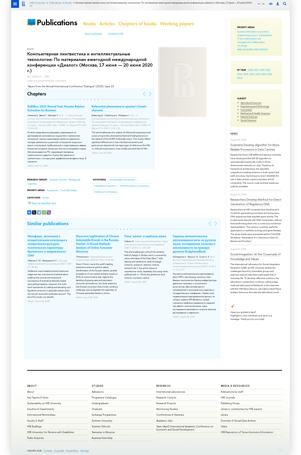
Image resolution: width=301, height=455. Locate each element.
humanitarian (265, 35)
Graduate (97, 409)
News (234, 133)
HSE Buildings (34, 426)
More (240, 77)
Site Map (84, 450)
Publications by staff (232, 391)
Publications (57, 22)
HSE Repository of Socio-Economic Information (247, 432)
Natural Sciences (249, 116)
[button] (80, 99)
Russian (46, 197)
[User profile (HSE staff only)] (277, 4)
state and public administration (252, 49)
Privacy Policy (72, 450)
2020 (263, 74)
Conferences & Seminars (170, 414)
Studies (97, 385)
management (244, 42)
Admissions (98, 391)
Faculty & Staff (35, 420)
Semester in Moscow (103, 432)
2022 (251, 74)
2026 (262, 69)
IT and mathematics (247, 38)
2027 (256, 69)
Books (89, 24)
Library (224, 414)
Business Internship (102, 438)
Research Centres (166, 397)
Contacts (47, 450)
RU (259, 4)
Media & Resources (235, 385)
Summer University (102, 420)
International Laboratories (170, 391)
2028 (250, 69)
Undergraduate (100, 403)
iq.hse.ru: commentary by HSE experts (241, 409)
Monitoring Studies (167, 409)
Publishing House (230, 403)
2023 (245, 74)
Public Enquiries (35, 438)
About (32, 385)
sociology (242, 45)
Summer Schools (101, 426)
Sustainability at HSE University (44, 403)
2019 (269, 74)
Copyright (59, 450)
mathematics (258, 42)
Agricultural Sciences (251, 102)
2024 (239, 74)
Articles (107, 24)
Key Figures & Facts (37, 397)
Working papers (177, 24)
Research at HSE (116, 33)
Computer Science (58, 179)
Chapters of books (137, 24)
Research (163, 385)
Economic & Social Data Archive (238, 420)
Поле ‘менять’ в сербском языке (145, 236)
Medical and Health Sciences (255, 113)
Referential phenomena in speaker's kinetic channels (119, 108)
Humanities (246, 109)
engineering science (247, 35)
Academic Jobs (164, 420)
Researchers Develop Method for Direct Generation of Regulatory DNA (255, 201)
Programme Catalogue (104, 397)
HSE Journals (228, 397)
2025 (267, 69)
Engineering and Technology (255, 106)
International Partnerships (41, 414)
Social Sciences (248, 120)
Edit (280, 450)
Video (224, 426)
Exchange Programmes (104, 414)
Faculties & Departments (40, 409)
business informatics (247, 31)
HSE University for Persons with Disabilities (50, 432)
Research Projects (166, 403)
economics (263, 31)
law (259, 38)
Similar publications (47, 223)
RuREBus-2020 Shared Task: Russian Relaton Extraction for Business (56, 108)
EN (263, 4)
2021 (257, 74)
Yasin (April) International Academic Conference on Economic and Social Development (184, 428)
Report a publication (94, 33)
